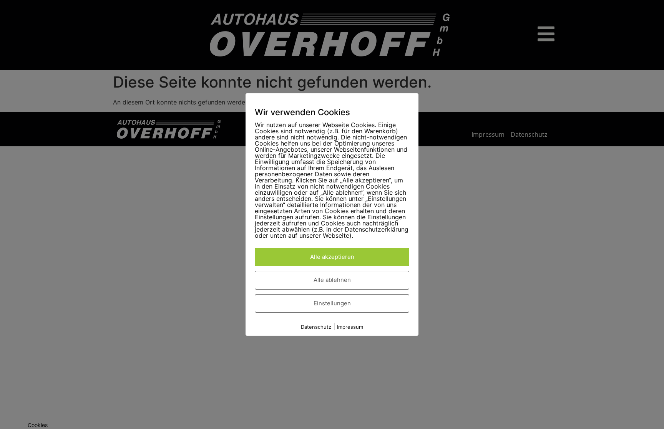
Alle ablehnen (332, 279)
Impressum (350, 327)
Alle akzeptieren (332, 256)
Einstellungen (332, 303)
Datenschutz (316, 327)
